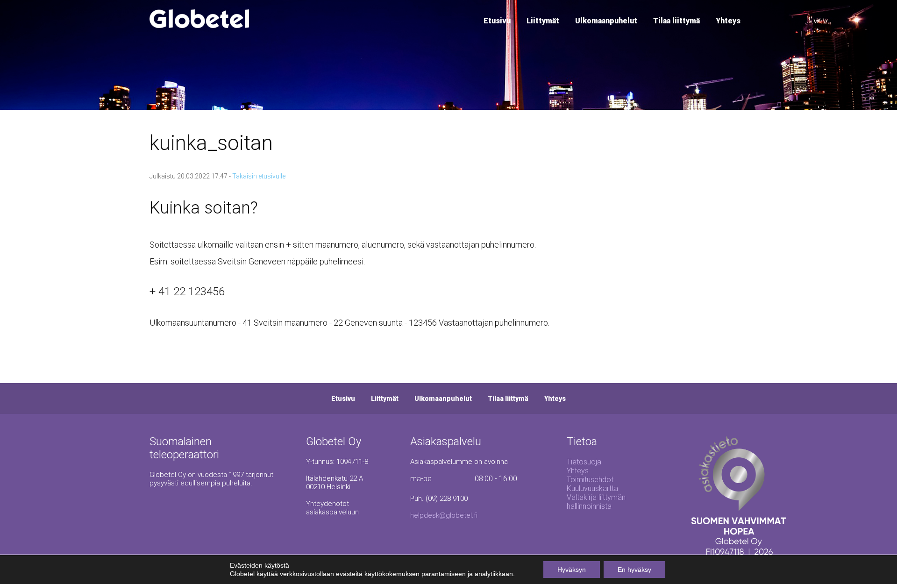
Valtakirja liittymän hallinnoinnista (596, 502)
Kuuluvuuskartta (592, 488)
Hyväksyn (571, 569)
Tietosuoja (584, 461)
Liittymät (543, 20)
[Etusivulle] (199, 25)
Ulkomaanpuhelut (606, 20)
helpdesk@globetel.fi (443, 515)
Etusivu (497, 20)
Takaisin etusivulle (258, 176)
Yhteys (728, 20)
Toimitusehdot (590, 479)
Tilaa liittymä (676, 20)
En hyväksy (634, 569)
